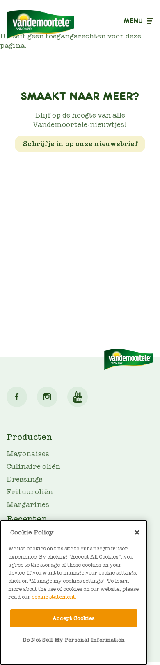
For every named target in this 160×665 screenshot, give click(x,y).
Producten (30, 437)
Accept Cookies (74, 618)
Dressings (25, 479)
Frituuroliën (30, 492)
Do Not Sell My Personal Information (74, 640)
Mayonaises (28, 454)
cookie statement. (54, 597)
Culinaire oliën (33, 466)
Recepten (27, 519)
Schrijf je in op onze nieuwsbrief (80, 144)
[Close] (137, 532)
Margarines (28, 505)
